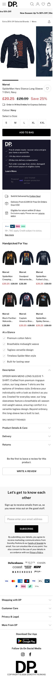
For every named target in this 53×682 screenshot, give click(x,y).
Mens (34, 22)
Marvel (6, 82)
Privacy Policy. (35, 552)
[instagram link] (22, 654)
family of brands (34, 543)
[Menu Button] (4, 4)
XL (33, 120)
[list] (25, 51)
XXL (42, 120)
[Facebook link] (29, 654)
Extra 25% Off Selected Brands (15, 22)
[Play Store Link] (25, 641)
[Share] (47, 21)
